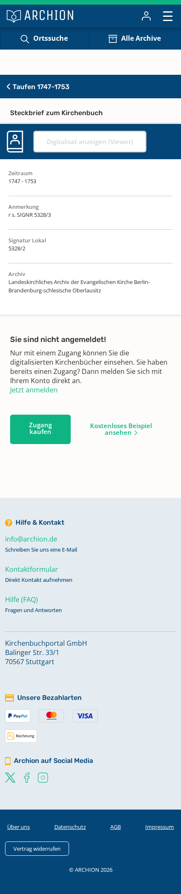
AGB (115, 827)
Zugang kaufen (40, 428)
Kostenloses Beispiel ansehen (121, 428)
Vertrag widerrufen (37, 848)
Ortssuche (50, 38)
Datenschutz (70, 827)
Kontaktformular (31, 569)
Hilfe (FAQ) (21, 599)
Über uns (18, 827)
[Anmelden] (146, 16)
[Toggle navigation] (168, 15)
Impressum (159, 827)
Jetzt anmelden (34, 389)
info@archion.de (31, 539)
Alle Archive (141, 38)
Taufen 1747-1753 (40, 87)
